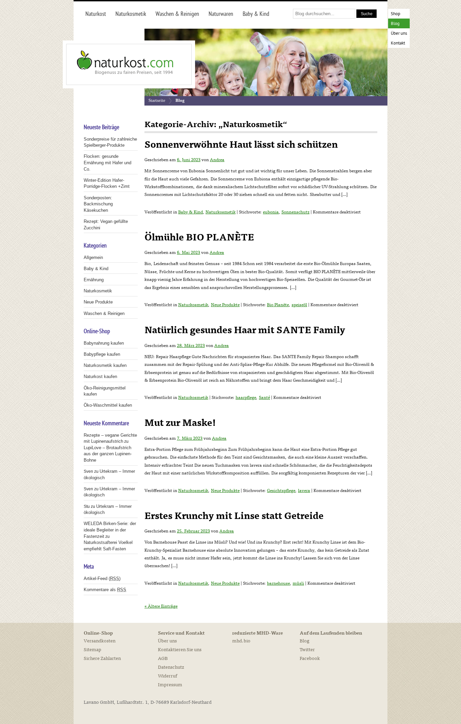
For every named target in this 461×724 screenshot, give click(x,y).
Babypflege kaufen (102, 354)
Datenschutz (171, 667)
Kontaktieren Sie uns (179, 650)
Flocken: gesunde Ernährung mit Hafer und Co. (107, 162)
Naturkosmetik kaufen (105, 365)
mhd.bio (241, 641)
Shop (395, 14)
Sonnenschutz (295, 212)
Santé (264, 397)
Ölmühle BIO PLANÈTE (199, 237)
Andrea (217, 160)
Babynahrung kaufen (104, 343)
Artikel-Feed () (102, 578)
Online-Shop (98, 633)
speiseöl (299, 305)
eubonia (271, 212)
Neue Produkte (225, 305)
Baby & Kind (190, 212)
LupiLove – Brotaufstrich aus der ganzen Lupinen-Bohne (108, 454)
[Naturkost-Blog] (114, 64)
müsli (298, 583)
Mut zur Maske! (180, 423)
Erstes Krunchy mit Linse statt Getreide (234, 516)
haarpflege (246, 397)
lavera (304, 490)
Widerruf (167, 676)
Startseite (156, 100)
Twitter (307, 650)
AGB (163, 658)
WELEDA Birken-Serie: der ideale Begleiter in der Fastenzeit (110, 530)
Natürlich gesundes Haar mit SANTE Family (244, 330)
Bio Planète (278, 305)
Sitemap (92, 650)
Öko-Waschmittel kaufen (108, 405)
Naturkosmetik (221, 212)
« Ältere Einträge (161, 606)
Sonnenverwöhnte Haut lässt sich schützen (241, 145)
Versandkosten (99, 641)
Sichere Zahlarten (102, 658)
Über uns (399, 33)
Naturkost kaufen (100, 376)
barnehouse (278, 583)
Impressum (170, 685)
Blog (395, 24)
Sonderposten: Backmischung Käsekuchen (98, 204)
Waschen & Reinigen (104, 313)
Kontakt (398, 43)
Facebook (310, 658)
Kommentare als (105, 589)
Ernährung (94, 279)
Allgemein (93, 257)
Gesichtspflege (281, 490)
